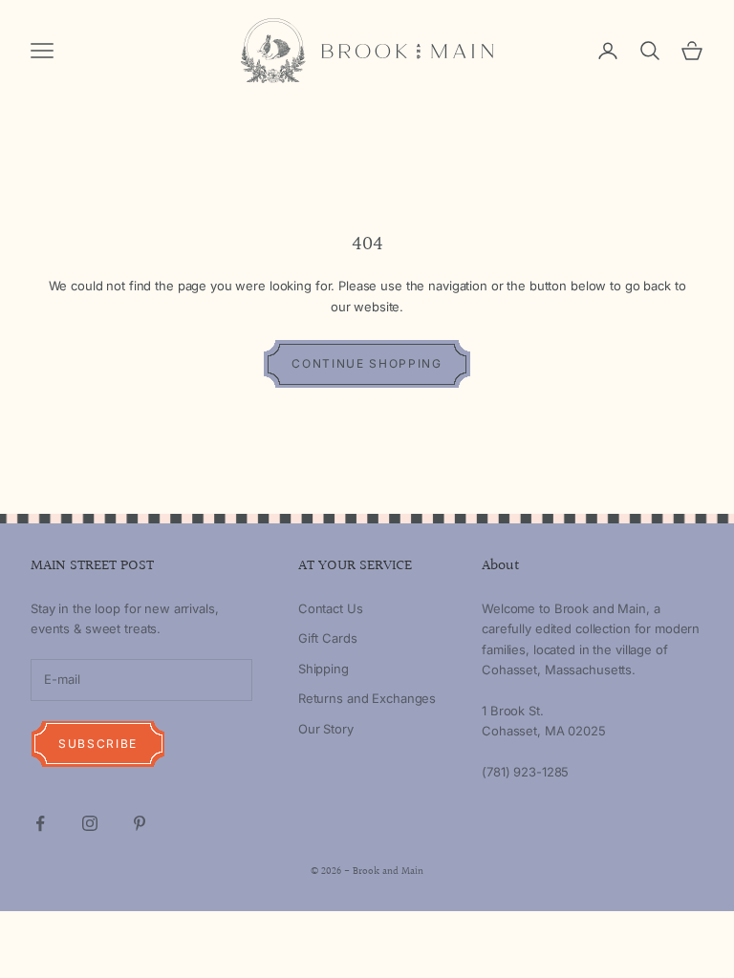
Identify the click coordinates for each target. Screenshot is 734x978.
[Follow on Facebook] (40, 823)
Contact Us (330, 608)
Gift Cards (327, 638)
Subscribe (98, 743)
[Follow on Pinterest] (139, 823)
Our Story (326, 728)
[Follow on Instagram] (89, 823)
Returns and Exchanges (367, 698)
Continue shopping (367, 363)
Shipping (323, 668)
